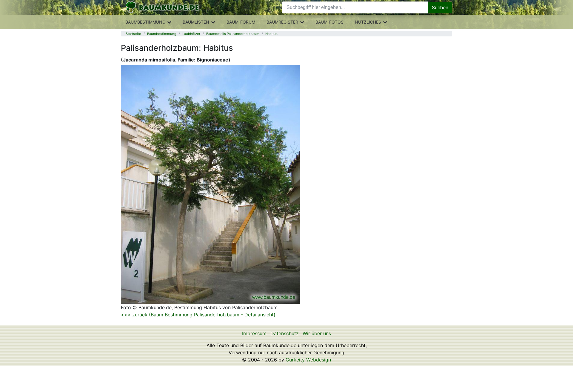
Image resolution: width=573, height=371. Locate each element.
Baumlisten (196, 21)
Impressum (254, 333)
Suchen (440, 7)
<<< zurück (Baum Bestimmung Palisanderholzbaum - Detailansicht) (198, 315)
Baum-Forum (241, 21)
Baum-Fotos (329, 21)
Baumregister (282, 21)
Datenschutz (284, 333)
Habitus (271, 34)
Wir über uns (317, 333)
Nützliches (368, 21)
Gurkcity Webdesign (308, 360)
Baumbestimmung (145, 21)
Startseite (133, 34)
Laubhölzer (191, 34)
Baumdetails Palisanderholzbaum (232, 34)
